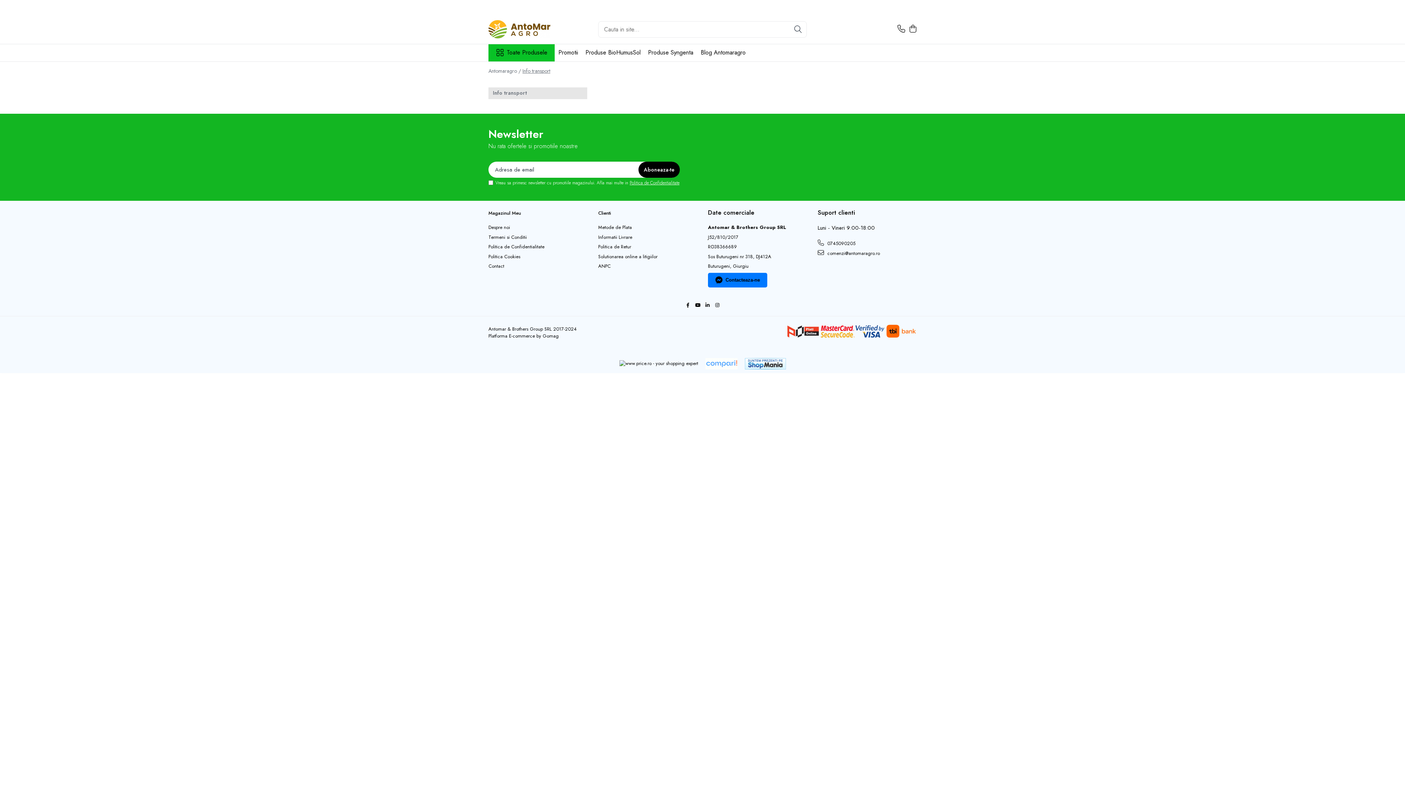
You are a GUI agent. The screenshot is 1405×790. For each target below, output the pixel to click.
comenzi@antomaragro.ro (853, 253)
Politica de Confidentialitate (654, 183)
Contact (496, 266)
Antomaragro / (504, 71)
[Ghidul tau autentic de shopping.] (721, 363)
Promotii (568, 52)
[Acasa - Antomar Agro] (525, 29)
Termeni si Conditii (507, 237)
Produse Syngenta (670, 52)
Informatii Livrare (615, 237)
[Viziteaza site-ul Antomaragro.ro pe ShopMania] (765, 363)
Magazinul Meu (504, 213)
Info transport (536, 71)
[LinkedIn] (707, 305)
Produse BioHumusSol (613, 52)
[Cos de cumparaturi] (913, 29)
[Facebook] (687, 305)
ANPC (604, 266)
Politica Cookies (504, 256)
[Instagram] (717, 305)
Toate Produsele (527, 53)
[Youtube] (697, 305)
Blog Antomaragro (723, 52)
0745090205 (840, 243)
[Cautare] (798, 29)
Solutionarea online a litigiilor (627, 256)
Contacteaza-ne (743, 280)
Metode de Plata (615, 227)
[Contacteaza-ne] (901, 29)
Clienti (604, 213)
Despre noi (499, 227)
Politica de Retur (614, 247)
